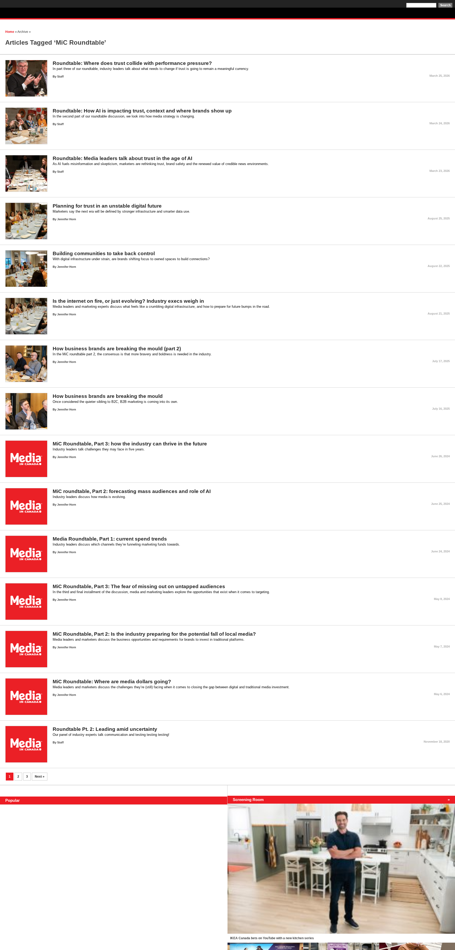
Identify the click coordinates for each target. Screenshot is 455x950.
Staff (60, 76)
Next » (39, 776)
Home (9, 32)
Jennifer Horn (66, 219)
